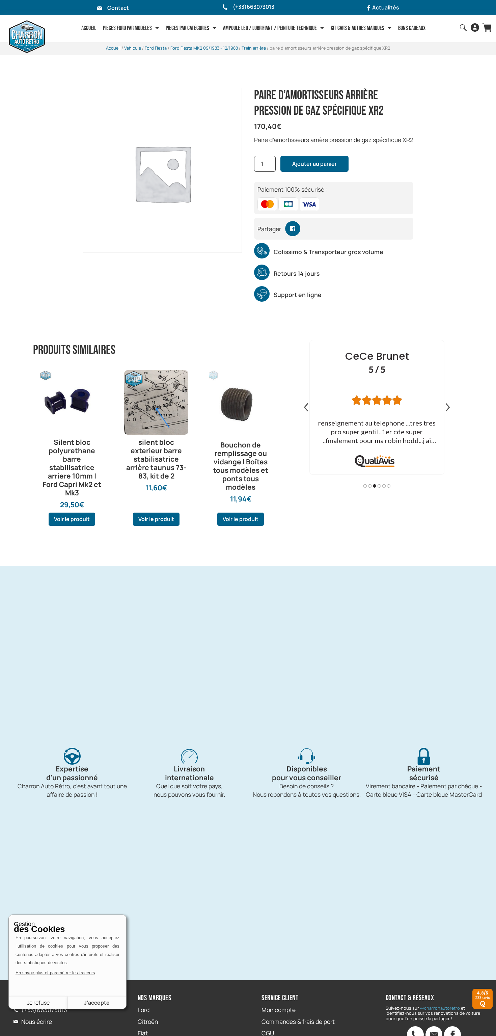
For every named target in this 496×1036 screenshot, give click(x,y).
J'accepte (97, 1002)
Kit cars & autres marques (357, 28)
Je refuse (38, 1002)
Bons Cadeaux (411, 28)
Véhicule (132, 48)
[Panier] (487, 27)
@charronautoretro (440, 1008)
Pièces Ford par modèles (127, 28)
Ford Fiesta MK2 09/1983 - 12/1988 (204, 48)
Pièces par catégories (187, 28)
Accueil (88, 28)
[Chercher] (463, 27)
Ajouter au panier (314, 163)
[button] (292, 228)
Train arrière (254, 48)
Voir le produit (72, 519)
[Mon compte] (475, 27)
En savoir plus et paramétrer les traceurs (55, 972)
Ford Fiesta (156, 48)
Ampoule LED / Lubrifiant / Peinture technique (270, 28)
